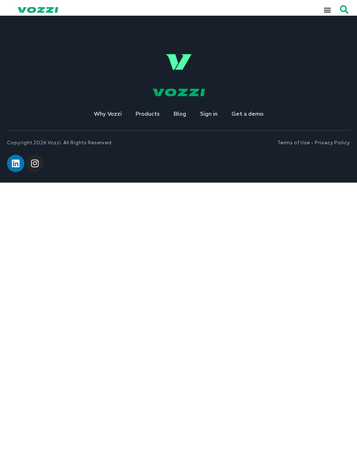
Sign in (209, 113)
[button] (327, 9)
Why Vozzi (108, 113)
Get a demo (247, 113)
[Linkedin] (15, 163)
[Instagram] (35, 163)
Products (148, 113)
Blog (180, 113)
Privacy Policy (332, 142)
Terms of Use (294, 142)
